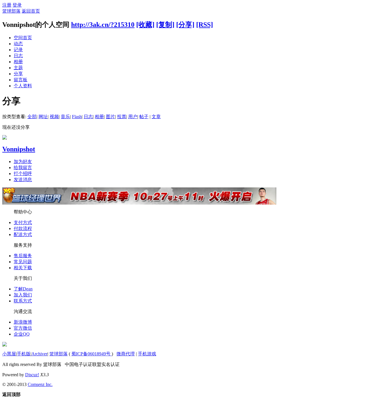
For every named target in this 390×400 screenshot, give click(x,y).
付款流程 (23, 228)
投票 (121, 116)
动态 (18, 43)
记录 (18, 49)
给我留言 (23, 167)
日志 (18, 55)
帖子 (143, 116)
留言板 (20, 79)
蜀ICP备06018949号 (91, 353)
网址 (43, 116)
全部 (32, 116)
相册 (18, 61)
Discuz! (32, 374)
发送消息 (23, 179)
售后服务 (23, 255)
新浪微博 (23, 322)
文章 (156, 116)
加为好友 (23, 161)
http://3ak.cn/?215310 (102, 24)
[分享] (185, 24)
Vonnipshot (18, 149)
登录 (17, 5)
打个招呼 (23, 173)
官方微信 (23, 328)
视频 (54, 116)
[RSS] (204, 24)
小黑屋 (9, 353)
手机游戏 (147, 353)
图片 (110, 116)
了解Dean (23, 288)
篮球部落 (11, 11)
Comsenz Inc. (40, 384)
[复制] (165, 24)
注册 (6, 5)
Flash (77, 116)
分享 (18, 73)
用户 (132, 116)
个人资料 (23, 85)
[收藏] (145, 24)
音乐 (65, 116)
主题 (18, 67)
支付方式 (23, 222)
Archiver (39, 353)
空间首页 (23, 37)
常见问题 (23, 261)
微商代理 (125, 353)
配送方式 (23, 234)
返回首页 (31, 11)
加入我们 (23, 294)
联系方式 (23, 300)
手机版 (24, 353)
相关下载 (23, 267)
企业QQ (22, 334)
